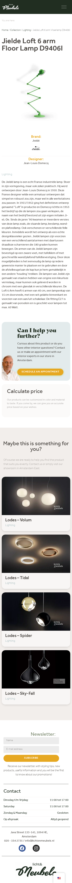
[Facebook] (22, 848)
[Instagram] (36, 848)
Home (5, 30)
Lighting (27, 30)
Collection (15, 30)
